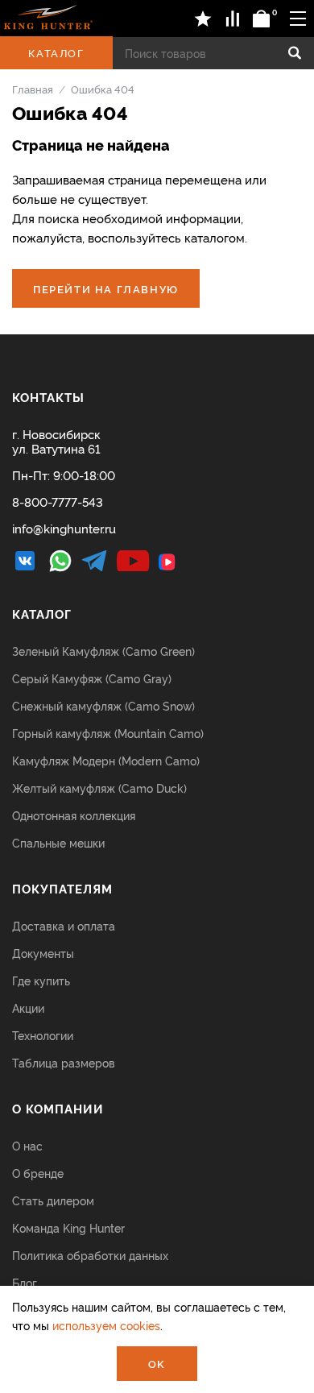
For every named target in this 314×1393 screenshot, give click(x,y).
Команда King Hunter (68, 1227)
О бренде (38, 1172)
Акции (28, 1007)
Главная (32, 88)
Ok (157, 1363)
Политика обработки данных (90, 1254)
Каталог (56, 52)
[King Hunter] (48, 17)
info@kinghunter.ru (64, 528)
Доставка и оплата (63, 925)
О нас (27, 1145)
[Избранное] (204, 18)
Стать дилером (53, 1200)
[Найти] (294, 53)
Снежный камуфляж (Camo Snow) (103, 705)
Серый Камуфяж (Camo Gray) (91, 678)
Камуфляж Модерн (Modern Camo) (106, 760)
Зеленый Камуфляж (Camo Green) (103, 650)
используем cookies (106, 1325)
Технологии (42, 1035)
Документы (43, 952)
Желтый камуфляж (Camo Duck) (99, 787)
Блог (24, 1282)
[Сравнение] (233, 18)
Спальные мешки (58, 842)
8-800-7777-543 (57, 501)
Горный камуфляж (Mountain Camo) (108, 732)
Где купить (41, 980)
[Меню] (298, 18)
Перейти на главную (106, 288)
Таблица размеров (63, 1062)
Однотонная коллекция (73, 815)
